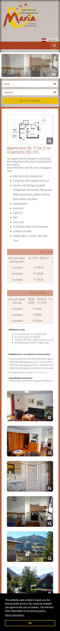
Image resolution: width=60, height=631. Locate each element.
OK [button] (30, 623)
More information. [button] (14, 615)
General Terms (40, 372)
